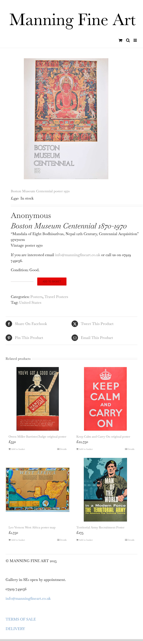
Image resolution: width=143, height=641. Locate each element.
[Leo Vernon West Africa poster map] (37, 490)
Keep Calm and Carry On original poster (103, 437)
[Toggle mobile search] (128, 40)
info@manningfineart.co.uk (78, 254)
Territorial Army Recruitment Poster (100, 527)
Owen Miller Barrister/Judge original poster (37, 437)
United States (30, 302)
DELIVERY (15, 628)
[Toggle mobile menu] (135, 40)
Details (63, 449)
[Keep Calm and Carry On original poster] (105, 399)
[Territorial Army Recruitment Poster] (105, 490)
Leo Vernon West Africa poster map (32, 527)
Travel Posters (56, 296)
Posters (36, 296)
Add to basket (52, 281)
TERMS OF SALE (21, 619)
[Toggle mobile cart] (120, 40)
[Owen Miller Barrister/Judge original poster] (37, 399)
